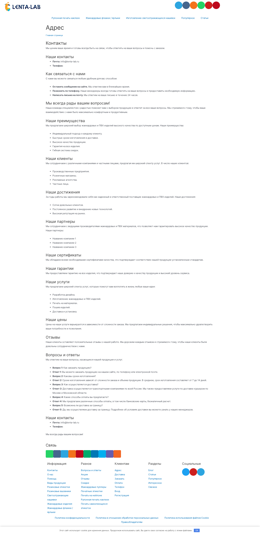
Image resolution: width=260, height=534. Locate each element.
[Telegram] (178, 5)
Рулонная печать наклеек (66, 18)
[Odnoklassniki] (193, 5)
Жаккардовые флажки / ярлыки (103, 18)
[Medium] (87, 454)
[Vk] (186, 5)
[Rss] (117, 454)
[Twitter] (186, 472)
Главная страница (54, 35)
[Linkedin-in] (94, 454)
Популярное (188, 18)
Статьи (204, 18)
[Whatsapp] (201, 5)
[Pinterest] (216, 5)
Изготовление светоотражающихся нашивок (150, 18)
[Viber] (109, 454)
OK (196, 530)
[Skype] (102, 454)
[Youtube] (208, 5)
